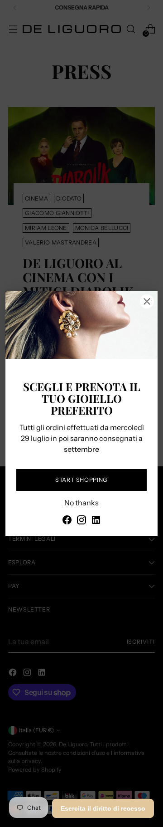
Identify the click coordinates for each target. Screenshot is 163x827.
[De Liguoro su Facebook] (67, 521)
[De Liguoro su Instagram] (81, 521)
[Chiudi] (147, 301)
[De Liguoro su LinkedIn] (96, 521)
